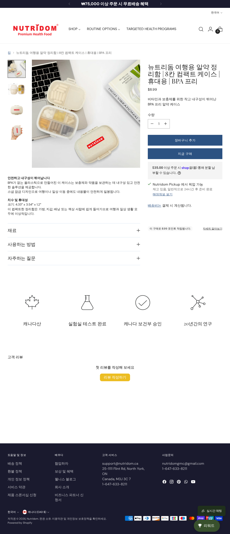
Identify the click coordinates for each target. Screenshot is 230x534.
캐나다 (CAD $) (37, 512)
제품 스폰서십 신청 (22, 495)
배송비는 (154, 205)
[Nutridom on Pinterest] (179, 482)
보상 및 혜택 (64, 471)
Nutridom (32, 519)
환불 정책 (15, 471)
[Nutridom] (35, 29)
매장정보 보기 (162, 194)
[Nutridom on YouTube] (193, 482)
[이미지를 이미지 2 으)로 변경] (17, 89)
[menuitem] (74, 29)
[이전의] (69, 4)
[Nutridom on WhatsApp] (186, 482)
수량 (151, 115)
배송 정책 (15, 463)
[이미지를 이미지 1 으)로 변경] (17, 69)
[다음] (161, 4)
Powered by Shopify (20, 523)
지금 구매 (185, 154)
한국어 (215, 12)
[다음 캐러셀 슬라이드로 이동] (218, 428)
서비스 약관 (16, 487)
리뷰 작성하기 (115, 377)
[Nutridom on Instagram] (172, 482)
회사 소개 (62, 487)
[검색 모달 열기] (201, 29)
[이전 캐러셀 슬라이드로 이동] (208, 428)
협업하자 (61, 463)
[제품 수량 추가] (165, 123)
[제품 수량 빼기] (152, 123)
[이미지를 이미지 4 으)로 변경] (17, 131)
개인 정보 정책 (19, 479)
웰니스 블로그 (65, 479)
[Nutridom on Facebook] (165, 482)
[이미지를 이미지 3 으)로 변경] (17, 110)
